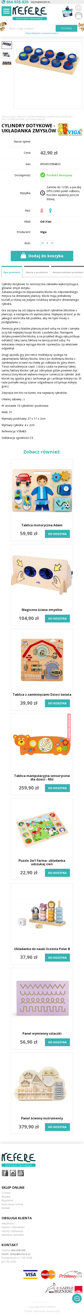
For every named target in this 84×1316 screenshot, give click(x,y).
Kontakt (6, 1208)
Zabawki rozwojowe (36, 117)
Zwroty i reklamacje (12, 1231)
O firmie (6, 1193)
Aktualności (8, 1223)
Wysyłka (6, 1196)
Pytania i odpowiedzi (13, 1227)
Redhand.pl (53, 1311)
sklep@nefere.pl (40, 2)
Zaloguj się (78, 8)
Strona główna (9, 117)
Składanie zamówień (13, 1235)
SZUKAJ (66, 28)
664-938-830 (18, 1250)
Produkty (21, 117)
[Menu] (6, 11)
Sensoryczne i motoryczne (59, 117)
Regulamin (7, 1200)
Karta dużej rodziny (12, 1204)
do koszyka (57, 534)
